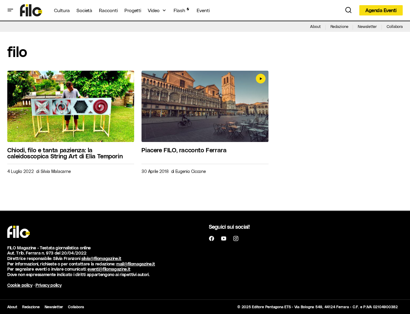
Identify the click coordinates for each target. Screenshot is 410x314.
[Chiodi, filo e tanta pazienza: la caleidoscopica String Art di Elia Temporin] (70, 106)
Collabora (395, 26)
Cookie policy (19, 285)
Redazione (339, 26)
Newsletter (367, 26)
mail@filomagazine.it (135, 263)
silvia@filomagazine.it (101, 258)
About (315, 26)
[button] (10, 10)
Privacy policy (49, 285)
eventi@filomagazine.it (108, 269)
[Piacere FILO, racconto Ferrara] (204, 106)
